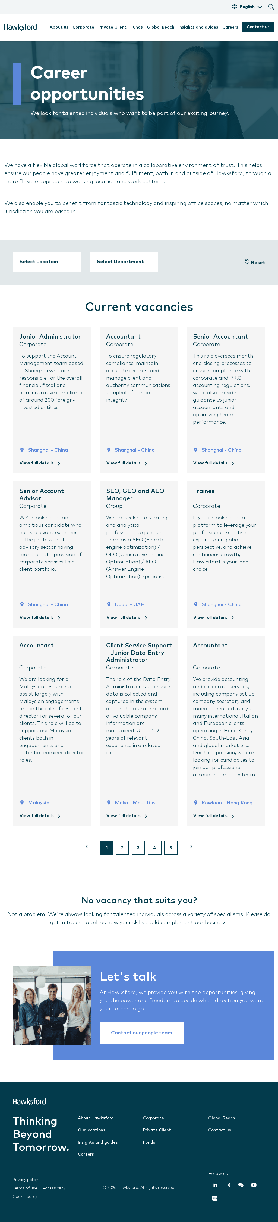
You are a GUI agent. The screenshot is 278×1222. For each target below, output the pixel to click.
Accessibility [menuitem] (53, 1188)
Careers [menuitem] (230, 27)
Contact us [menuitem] (219, 1130)
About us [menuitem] (59, 27)
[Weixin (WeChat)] (240, 1186)
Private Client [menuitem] (112, 27)
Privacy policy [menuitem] (25, 1180)
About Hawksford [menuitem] (96, 1118)
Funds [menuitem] (137, 27)
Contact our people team (141, 1033)
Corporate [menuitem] (83, 27)
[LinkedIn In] (214, 1186)
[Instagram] (227, 1186)
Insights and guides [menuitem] (198, 27)
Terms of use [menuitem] (25, 1188)
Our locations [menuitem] (91, 1130)
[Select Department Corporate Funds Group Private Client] (124, 262)
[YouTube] (253, 1186)
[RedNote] (214, 1199)
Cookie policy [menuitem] (25, 1197)
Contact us (258, 27)
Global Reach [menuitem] (160, 27)
